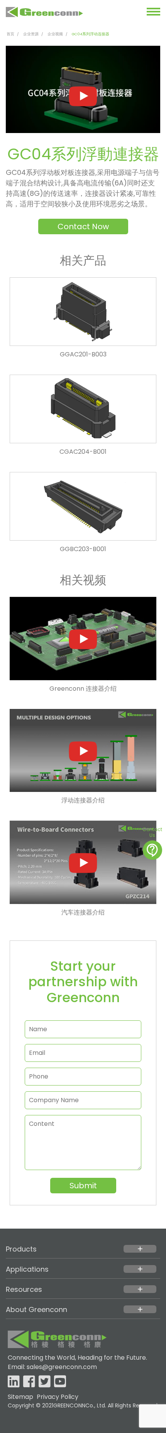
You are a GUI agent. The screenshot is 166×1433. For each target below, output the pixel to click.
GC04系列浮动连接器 (90, 33)
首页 (10, 33)
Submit (83, 1185)
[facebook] (29, 1382)
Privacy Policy (57, 1396)
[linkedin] (14, 1382)
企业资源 (31, 33)
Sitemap (20, 1396)
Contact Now (83, 226)
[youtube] (60, 1382)
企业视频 (55, 33)
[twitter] (45, 1382)
